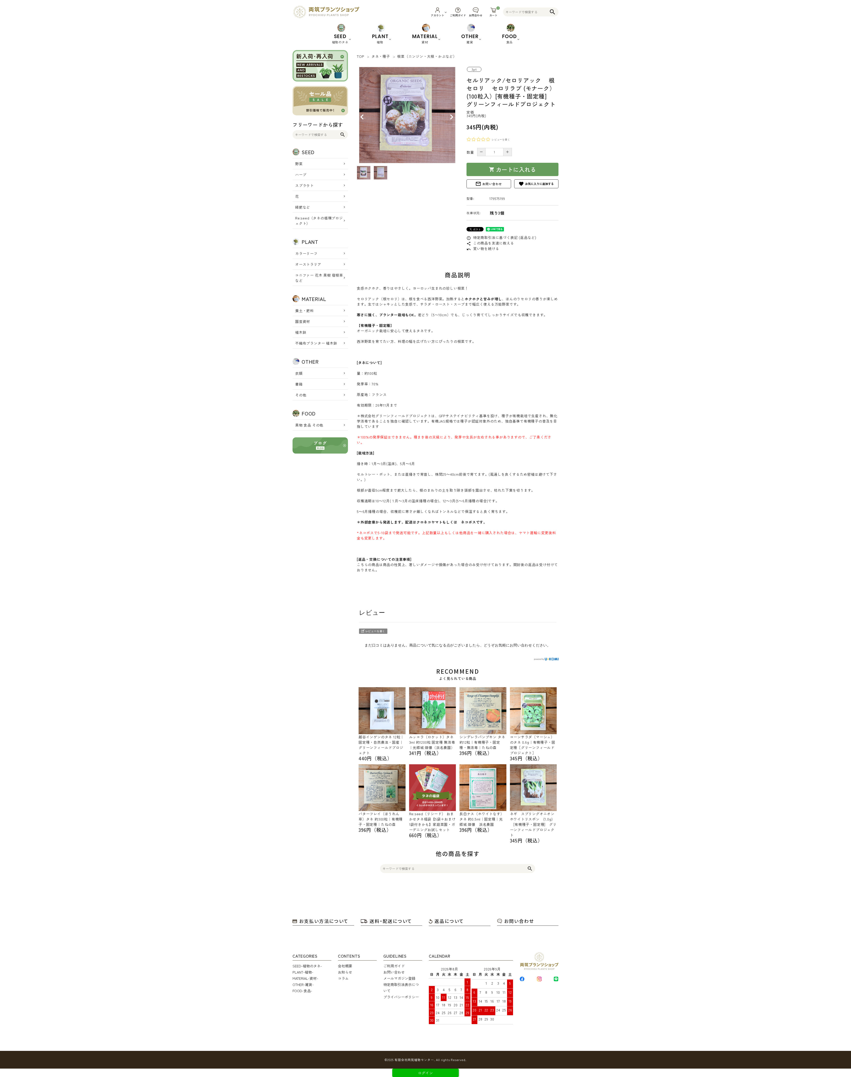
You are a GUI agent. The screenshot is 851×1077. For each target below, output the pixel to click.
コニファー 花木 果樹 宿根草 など (319, 277)
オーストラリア (308, 264)
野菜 (299, 163)
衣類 (299, 373)
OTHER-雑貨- (303, 984)
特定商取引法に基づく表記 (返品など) (501, 237)
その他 (300, 395)
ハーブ (300, 174)
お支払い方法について (323, 921)
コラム (343, 978)
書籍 (299, 384)
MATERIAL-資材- (305, 978)
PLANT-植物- (303, 972)
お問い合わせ (488, 184)
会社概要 (345, 965)
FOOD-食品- (302, 990)
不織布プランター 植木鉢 (316, 343)
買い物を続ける (482, 248)
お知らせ (345, 972)
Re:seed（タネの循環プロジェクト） (319, 220)
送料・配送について (391, 921)
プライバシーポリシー (401, 996)
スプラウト (304, 185)
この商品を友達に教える (490, 243)
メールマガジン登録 (399, 978)
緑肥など (302, 207)
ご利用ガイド (394, 965)
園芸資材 (302, 321)
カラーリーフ (306, 253)
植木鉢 (300, 332)
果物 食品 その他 (309, 425)
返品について (449, 921)
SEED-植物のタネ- (307, 965)
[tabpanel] (407, 115)
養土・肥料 (304, 310)
